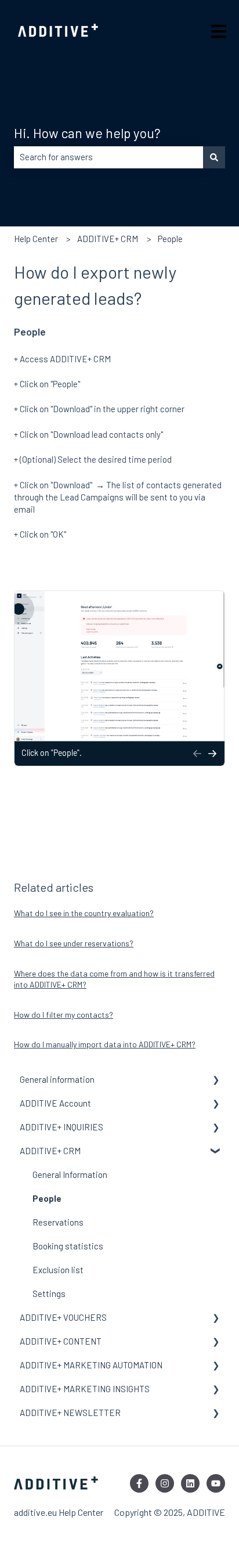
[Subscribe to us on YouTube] (216, 1483)
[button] (216, 1081)
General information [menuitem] (57, 1079)
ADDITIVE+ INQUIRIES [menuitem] (61, 1127)
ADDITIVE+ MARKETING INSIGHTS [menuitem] (85, 1389)
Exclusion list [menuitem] (58, 1269)
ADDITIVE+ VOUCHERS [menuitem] (63, 1317)
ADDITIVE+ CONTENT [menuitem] (61, 1341)
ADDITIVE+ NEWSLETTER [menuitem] (70, 1412)
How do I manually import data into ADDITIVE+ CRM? (104, 1044)
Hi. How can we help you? (87, 133)
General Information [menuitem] (69, 1174)
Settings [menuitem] (49, 1293)
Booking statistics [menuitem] (67, 1246)
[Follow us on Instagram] (164, 1483)
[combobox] (108, 157)
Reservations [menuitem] (58, 1222)
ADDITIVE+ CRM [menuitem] (50, 1150)
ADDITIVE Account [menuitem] (55, 1103)
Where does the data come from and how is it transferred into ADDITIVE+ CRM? (114, 979)
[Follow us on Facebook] (139, 1483)
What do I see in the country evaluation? (84, 913)
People (170, 238)
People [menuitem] (46, 1198)
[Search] (214, 157)
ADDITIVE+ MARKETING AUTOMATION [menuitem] (91, 1365)
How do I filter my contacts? (63, 1014)
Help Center (36, 238)
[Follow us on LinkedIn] (190, 1483)
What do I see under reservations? (73, 943)
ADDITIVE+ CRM (107, 238)
